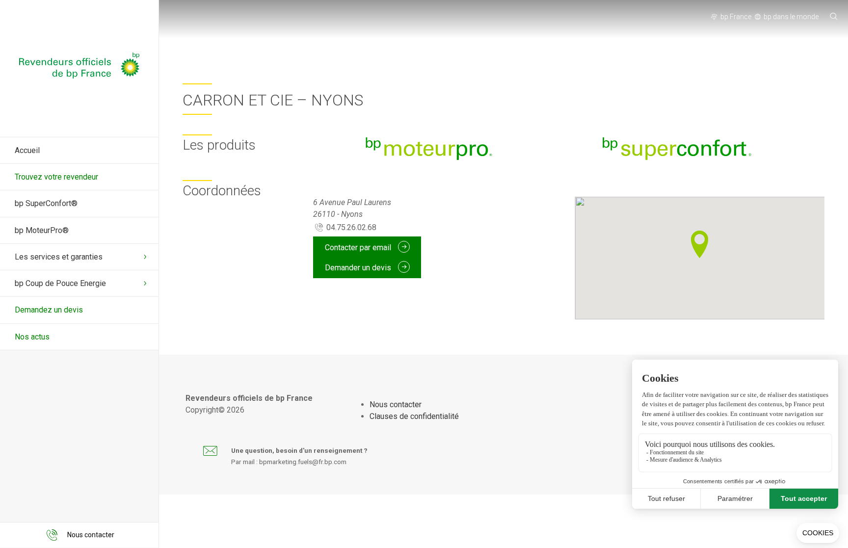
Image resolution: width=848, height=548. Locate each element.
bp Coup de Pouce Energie (60, 283)
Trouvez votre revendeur (56, 177)
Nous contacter (396, 404)
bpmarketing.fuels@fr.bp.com (302, 462)
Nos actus (32, 336)
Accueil (27, 150)
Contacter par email (359, 247)
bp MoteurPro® (42, 230)
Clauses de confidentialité (414, 416)
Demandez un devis (49, 309)
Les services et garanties (59, 256)
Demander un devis (359, 267)
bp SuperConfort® (46, 203)
